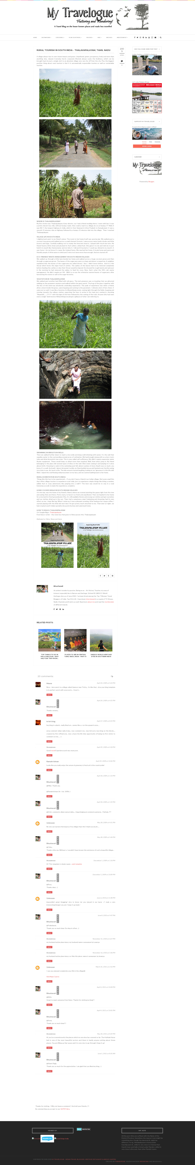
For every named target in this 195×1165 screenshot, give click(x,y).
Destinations (46, 37)
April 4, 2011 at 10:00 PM (106, 987)
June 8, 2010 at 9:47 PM (106, 915)
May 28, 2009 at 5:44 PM (106, 837)
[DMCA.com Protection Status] (84, 1129)
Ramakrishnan (52, 761)
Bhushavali (51, 707)
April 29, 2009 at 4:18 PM (106, 747)
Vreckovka (144, 1161)
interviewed (90, 599)
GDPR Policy (65, 1109)
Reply (49, 695)
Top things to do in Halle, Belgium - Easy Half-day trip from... (50, 656)
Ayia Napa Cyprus (52, 977)
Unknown (50, 823)
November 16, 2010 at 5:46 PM (104, 953)
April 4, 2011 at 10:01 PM (106, 1010)
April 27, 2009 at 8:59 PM (106, 721)
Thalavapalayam (55, 512)
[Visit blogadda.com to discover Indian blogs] (47, 1138)
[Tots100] (36, 1138)
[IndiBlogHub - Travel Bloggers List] (61, 1138)
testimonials (109, 602)
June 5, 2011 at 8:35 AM (106, 1053)
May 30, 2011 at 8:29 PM (106, 1034)
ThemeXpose (120, 1161)
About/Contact (122, 37)
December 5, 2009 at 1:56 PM (104, 860)
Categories (59, 37)
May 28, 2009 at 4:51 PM (106, 822)
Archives (109, 37)
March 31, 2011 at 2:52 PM (105, 967)
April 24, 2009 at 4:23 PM (106, 683)
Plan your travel (75, 37)
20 (122, 65)
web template (77, 864)
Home (35, 37)
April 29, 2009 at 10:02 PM (105, 761)
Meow (49, 683)
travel (53, 750)
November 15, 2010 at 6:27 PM (104, 939)
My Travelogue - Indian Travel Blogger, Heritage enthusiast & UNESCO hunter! (84, 1159)
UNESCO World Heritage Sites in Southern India (101, 655)
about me (91, 602)
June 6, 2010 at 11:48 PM (106, 898)
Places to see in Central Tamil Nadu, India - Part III (75, 655)
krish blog (50, 721)
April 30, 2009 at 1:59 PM (106, 802)
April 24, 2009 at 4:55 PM (106, 700)
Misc (99, 37)
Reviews (89, 37)
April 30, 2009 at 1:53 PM (106, 776)
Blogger (151, 181)
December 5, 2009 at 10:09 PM (104, 874)
